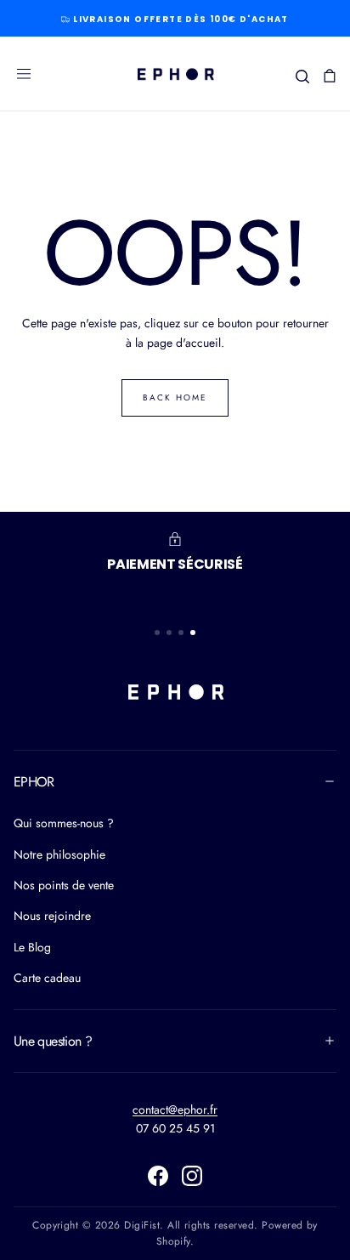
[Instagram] (192, 1176)
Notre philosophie (59, 854)
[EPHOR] (175, 691)
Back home (175, 397)
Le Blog (32, 947)
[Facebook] (158, 1176)
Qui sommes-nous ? (64, 822)
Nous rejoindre (52, 915)
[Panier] (329, 75)
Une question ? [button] (53, 1041)
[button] (24, 74)
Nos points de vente (64, 885)
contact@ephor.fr (175, 1109)
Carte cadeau (47, 977)
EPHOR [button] (34, 782)
